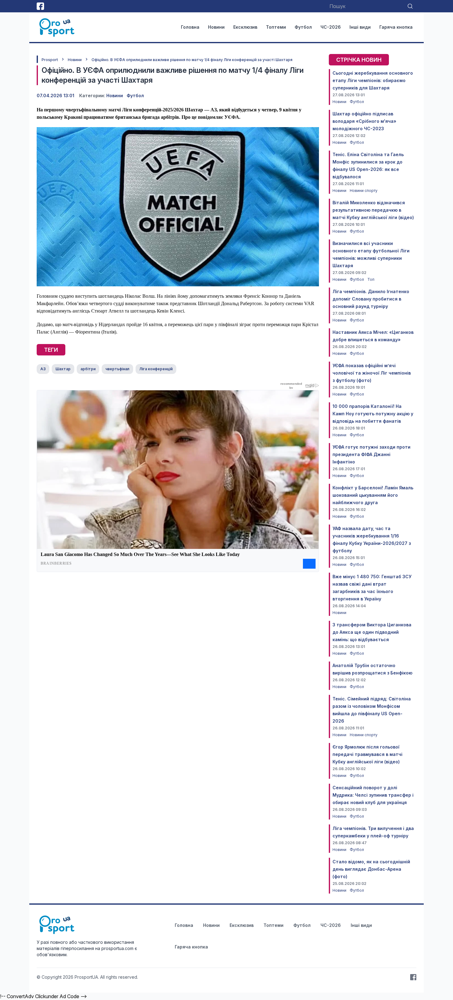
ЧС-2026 (330, 27)
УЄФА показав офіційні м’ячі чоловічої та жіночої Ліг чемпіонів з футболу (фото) (372, 373)
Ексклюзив (245, 27)
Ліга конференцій (156, 369)
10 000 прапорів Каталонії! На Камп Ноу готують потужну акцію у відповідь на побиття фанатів (373, 414)
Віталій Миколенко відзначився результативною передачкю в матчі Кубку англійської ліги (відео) (373, 210)
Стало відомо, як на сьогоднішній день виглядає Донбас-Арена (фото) (371, 869)
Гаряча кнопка (396, 27)
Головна (190, 27)
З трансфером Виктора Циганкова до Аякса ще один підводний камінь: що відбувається (372, 632)
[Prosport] (57, 27)
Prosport (50, 59)
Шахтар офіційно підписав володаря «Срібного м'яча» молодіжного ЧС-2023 (364, 121)
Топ (370, 279)
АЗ (43, 369)
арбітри (88, 369)
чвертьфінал (117, 369)
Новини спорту (363, 190)
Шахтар (63, 369)
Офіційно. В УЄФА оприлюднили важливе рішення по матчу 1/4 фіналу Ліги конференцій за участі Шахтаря (192, 59)
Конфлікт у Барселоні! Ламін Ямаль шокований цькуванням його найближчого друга (373, 495)
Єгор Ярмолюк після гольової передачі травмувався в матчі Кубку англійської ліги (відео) (367, 754)
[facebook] (40, 6)
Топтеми (276, 27)
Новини (216, 27)
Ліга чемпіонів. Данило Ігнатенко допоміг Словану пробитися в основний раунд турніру (371, 299)
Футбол (303, 27)
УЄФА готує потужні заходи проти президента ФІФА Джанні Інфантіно (371, 454)
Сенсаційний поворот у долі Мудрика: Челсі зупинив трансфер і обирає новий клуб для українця (373, 795)
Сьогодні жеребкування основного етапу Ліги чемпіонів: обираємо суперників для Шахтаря (373, 80)
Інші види (360, 27)
